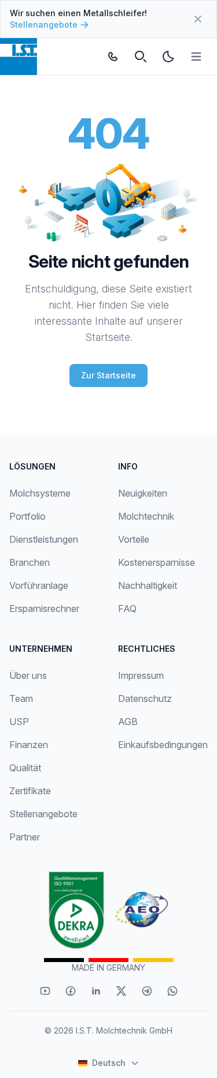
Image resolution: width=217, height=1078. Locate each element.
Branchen (29, 562)
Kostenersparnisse (156, 562)
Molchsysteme (40, 493)
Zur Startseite (108, 375)
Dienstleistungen (43, 539)
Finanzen (28, 744)
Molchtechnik (146, 516)
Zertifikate (30, 791)
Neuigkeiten (142, 493)
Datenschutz (145, 698)
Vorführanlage (38, 585)
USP (19, 721)
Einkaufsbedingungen (163, 744)
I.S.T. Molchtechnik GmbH (124, 1030)
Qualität (25, 767)
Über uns (28, 675)
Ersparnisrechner (44, 608)
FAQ (127, 608)
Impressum (141, 675)
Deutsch (109, 1063)
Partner (24, 837)
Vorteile (133, 539)
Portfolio (27, 516)
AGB (128, 721)
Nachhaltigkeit (147, 585)
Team (21, 698)
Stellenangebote (44, 24)
